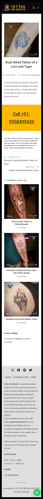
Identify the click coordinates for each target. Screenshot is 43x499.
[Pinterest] (24, 370)
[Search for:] (37, 8)
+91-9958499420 (11, 475)
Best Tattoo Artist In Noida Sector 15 (21, 138)
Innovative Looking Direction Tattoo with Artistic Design (21, 271)
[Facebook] (19, 370)
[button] (37, 492)
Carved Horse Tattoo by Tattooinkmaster (21, 222)
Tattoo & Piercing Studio (31, 75)
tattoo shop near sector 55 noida (21, 148)
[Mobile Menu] (34, 8)
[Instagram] (13, 370)
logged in (19, 339)
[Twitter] (30, 370)
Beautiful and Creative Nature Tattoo (21, 319)
